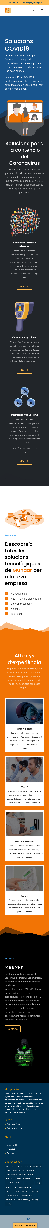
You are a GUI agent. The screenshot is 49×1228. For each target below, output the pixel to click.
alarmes (9, 1166)
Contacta (13, 1028)
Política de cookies (14, 1128)
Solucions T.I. (12, 1145)
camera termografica (33, 1166)
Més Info (24, 286)
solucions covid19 (13, 1195)
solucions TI (27, 1195)
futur (38, 1183)
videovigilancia (24, 1200)
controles (10, 1179)
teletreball (10, 1200)
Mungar (10, 1141)
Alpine (19, 1166)
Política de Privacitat (15, 1124)
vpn (8, 1204)
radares (34, 1191)
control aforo (11, 1174)
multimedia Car (25, 1187)
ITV (14, 1187)
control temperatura (24, 1179)
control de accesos (26, 1174)
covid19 (9, 1183)
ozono (25, 1191)
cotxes (38, 1179)
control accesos (28, 1170)
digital (19, 1183)
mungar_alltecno (12, 1191)
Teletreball (11, 1149)
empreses (29, 1183)
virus (35, 1200)
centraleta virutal (13, 1170)
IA (7, 1187)
